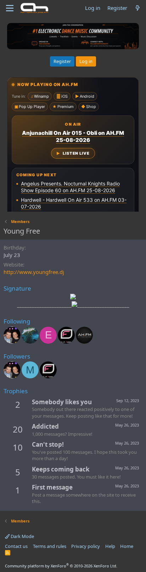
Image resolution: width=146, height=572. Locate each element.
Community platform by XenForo (61, 565)
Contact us (16, 546)
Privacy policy (85, 546)
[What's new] (138, 8)
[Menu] (9, 8)
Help (110, 546)
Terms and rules (49, 546)
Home (126, 546)
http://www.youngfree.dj (34, 271)
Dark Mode (22, 536)
